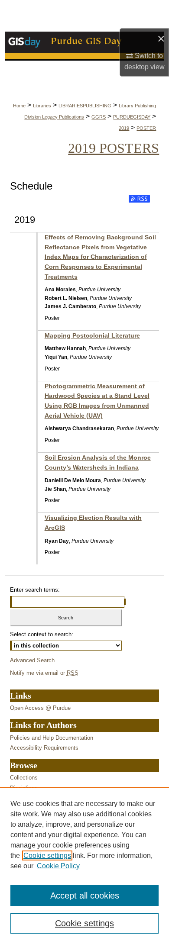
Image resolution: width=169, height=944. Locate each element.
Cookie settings (47, 855)
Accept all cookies (84, 895)
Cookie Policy (58, 866)
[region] (84, 865)
